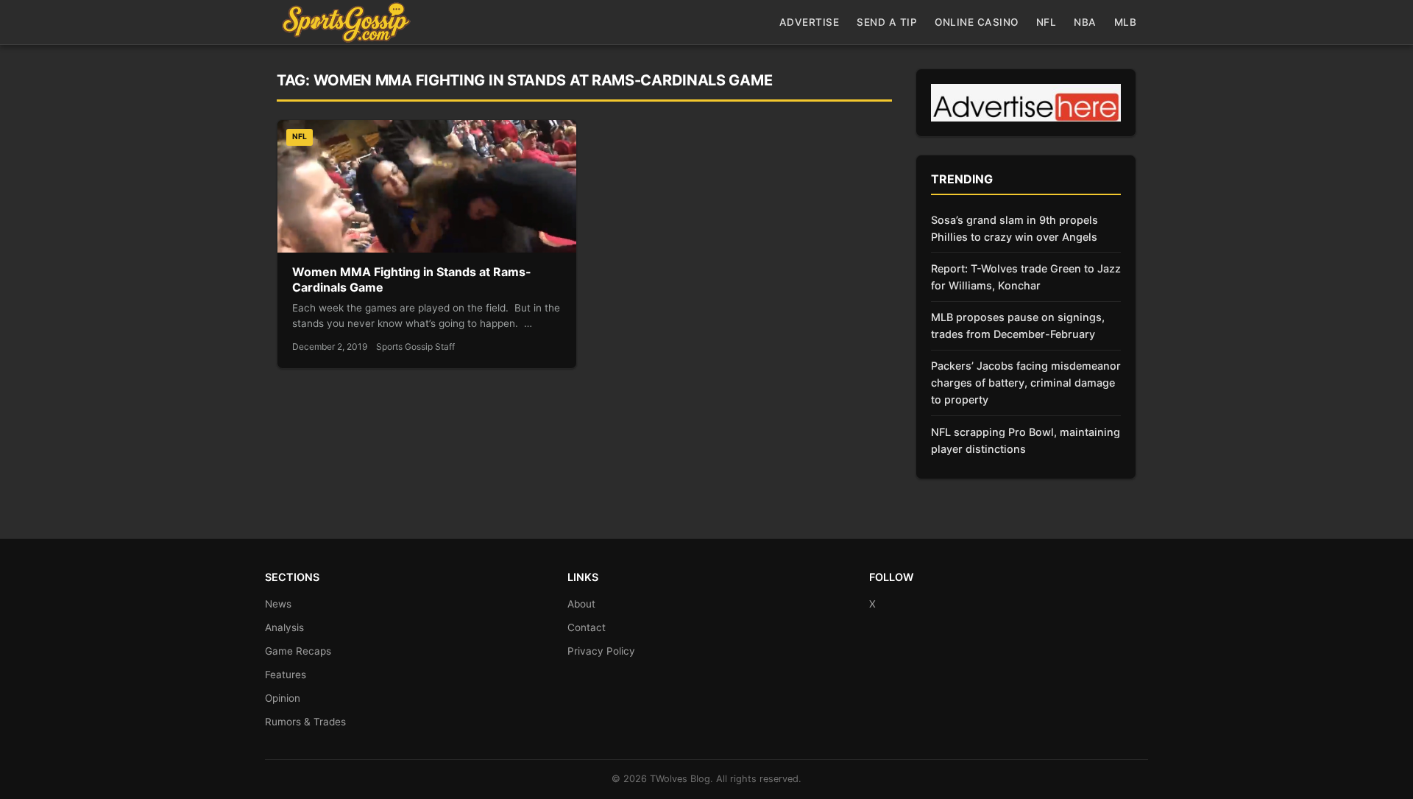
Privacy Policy (601, 651)
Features (285, 674)
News (278, 604)
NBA (1085, 22)
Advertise (809, 22)
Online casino (977, 22)
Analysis (284, 627)
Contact (586, 627)
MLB (1125, 22)
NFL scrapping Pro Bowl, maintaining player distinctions (1025, 440)
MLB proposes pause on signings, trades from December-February (1018, 325)
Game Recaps (298, 651)
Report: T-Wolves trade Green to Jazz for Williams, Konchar (1026, 277)
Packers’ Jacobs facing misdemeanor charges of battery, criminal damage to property (1026, 382)
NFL (1046, 22)
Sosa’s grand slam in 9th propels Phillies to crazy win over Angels (1014, 228)
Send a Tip (887, 22)
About (581, 604)
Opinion (282, 698)
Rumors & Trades (305, 722)
